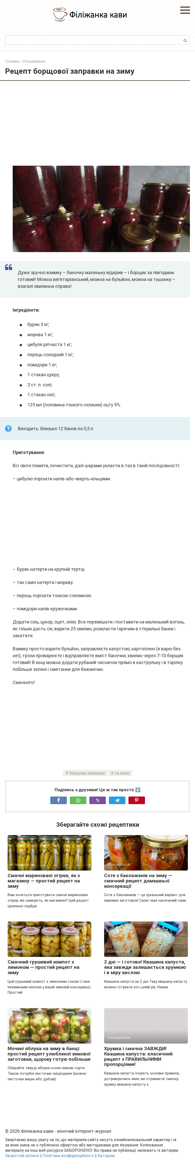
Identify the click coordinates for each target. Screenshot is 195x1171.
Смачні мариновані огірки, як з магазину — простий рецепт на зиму (44, 881)
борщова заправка (87, 773)
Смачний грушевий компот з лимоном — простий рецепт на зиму (43, 967)
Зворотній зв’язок (22, 1155)
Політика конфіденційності (68, 1155)
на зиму (122, 773)
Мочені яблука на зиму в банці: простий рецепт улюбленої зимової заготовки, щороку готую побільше (49, 1054)
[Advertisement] (101, 123)
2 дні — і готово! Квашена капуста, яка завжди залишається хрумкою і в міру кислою (145, 967)
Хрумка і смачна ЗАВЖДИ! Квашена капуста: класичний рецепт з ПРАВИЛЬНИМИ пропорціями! (138, 1056)
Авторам (106, 1155)
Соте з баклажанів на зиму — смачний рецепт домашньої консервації (138, 881)
